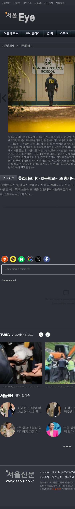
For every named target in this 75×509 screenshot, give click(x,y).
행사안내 (69, 477)
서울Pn (16, 3)
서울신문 (5, 3)
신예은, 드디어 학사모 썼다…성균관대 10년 (29, 411)
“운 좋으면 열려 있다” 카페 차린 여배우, (29, 431)
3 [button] (70, 446)
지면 (64, 472)
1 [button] (64, 446)
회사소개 (44, 477)
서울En (37, 3)
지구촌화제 (8, 45)
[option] (38, 362)
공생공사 (48, 3)
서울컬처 (60, 3)
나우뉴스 (27, 3)
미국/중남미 (26, 45)
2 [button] (67, 446)
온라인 (70, 472)
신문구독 (44, 472)
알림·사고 (57, 477)
